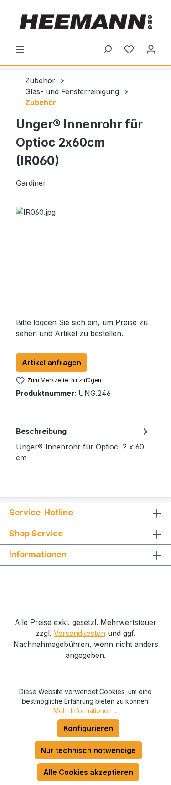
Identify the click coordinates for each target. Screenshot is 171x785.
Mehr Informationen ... (85, 711)
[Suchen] (107, 49)
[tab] (83, 443)
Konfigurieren (88, 728)
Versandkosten (79, 633)
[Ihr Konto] (151, 49)
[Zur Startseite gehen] (85, 21)
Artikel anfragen (51, 362)
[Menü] (20, 49)
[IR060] (85, 258)
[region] (85, 258)
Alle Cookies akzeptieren (88, 772)
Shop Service (36, 533)
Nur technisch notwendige (88, 750)
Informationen (38, 554)
